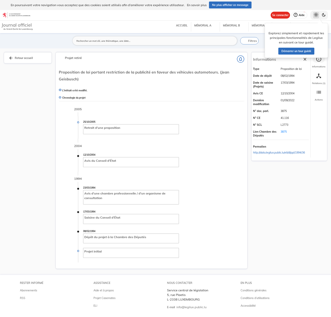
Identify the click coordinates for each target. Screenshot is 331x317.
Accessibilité (248, 305)
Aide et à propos (103, 290)
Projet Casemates (104, 298)
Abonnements (28, 290)
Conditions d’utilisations (255, 298)
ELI (95, 305)
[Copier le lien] (271, 147)
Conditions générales (253, 290)
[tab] (318, 62)
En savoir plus (197, 5)
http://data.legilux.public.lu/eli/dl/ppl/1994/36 (279, 152)
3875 (284, 131)
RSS (22, 298)
